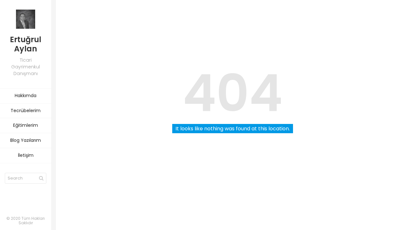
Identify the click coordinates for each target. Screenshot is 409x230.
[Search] (41, 178)
